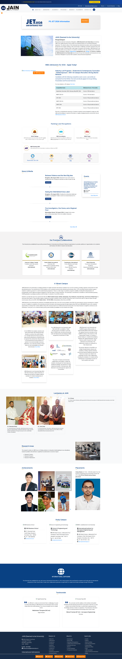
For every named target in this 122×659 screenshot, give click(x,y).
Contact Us (51, 648)
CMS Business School (60, 114)
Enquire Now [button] (81, 656)
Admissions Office (89, 646)
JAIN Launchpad (89, 650)
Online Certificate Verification (91, 651)
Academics (51, 642)
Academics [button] (55, 9)
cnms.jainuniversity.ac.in (57, 538)
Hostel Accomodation (54, 651)
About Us (38, 9)
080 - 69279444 (26, 646)
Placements (79, 9)
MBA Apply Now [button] (39, 72)
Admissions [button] (46, 9)
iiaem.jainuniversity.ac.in (31, 540)
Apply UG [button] (40, 656)
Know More (37, 346)
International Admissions (91, 6)
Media (86, 653)
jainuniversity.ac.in (83, 537)
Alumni (102, 6)
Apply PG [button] (49, 656)
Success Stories (53, 653)
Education (51, 650)
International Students (90, 643)
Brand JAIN (69, 640)
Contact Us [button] (87, 9)
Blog (119, 6)
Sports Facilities (88, 642)
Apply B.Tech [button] (70, 656)
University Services (71, 645)
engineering (73, 51)
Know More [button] (85, 20)
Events (86, 639)
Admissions (52, 640)
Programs (51, 643)
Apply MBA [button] (59, 656)
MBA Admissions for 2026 (55, 65)
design (87, 51)
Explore (87, 640)
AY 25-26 (80, 6)
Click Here (72, 84)
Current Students (111, 6)
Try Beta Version (95, 2)
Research (71, 9)
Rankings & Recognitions (72, 642)
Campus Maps (88, 645)
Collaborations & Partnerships (73, 643)
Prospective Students (72, 650)
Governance (70, 639)
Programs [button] (64, 9)
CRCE (86, 648)
